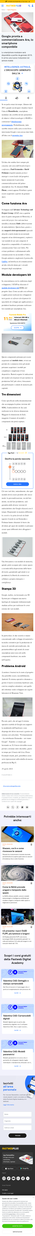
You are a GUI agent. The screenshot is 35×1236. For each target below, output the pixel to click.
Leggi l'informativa (8, 1105)
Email (27, 807)
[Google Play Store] (25, 1168)
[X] (28, 1178)
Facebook (17, 807)
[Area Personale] (32, 6)
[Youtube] (13, 1178)
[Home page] (13, 6)
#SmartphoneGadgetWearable (11, 786)
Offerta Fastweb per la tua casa (18, 1)
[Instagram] (4, 1178)
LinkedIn (8, 807)
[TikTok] (8, 1178)
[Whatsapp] (18, 1178)
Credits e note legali (7, 1193)
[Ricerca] (29, 5)
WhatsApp (22, 807)
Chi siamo (5, 1190)
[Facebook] (23, 1178)
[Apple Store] (9, 1168)
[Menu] (2, 5)
